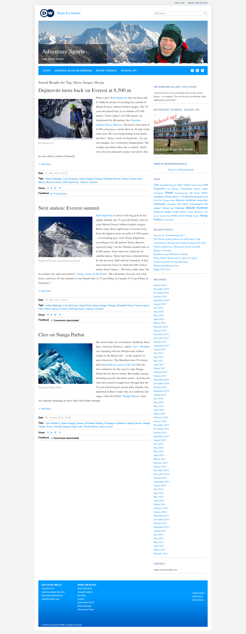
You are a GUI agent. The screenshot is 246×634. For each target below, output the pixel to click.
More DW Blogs (198, 3)
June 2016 (159, 402)
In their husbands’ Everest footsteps (171, 261)
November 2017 (161, 338)
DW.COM (179, 3)
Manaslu (180, 200)
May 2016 (159, 406)
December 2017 (161, 334)
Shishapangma (196, 204)
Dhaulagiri (171, 204)
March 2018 (160, 322)
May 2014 (159, 496)
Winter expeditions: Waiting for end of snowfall (177, 246)
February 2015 (161, 462)
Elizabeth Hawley (94, 423)
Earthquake (160, 204)
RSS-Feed (197, 596)
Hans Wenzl (44, 309)
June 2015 (159, 447)
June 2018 (159, 311)
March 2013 (160, 549)
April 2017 (159, 364)
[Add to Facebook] (191, 71)
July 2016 (158, 398)
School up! (129, 70)
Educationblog (85, 588)
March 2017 (160, 368)
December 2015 (161, 425)
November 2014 (161, 474)
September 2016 (161, 390)
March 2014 (160, 504)
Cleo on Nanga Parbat (61, 334)
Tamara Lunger (200, 189)
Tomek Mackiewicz (195, 212)
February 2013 (161, 553)
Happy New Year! (162, 269)
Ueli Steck (182, 204)
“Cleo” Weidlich (140, 346)
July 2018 (158, 307)
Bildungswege (85, 606)
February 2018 (161, 326)
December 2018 (161, 288)
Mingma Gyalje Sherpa (175, 212)
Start (47, 70)
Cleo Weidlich (52, 423)
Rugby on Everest (162, 250)
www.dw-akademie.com (53, 592)
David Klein (85, 305)
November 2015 (161, 428)
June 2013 (159, 538)
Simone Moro (171, 196)
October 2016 (160, 387)
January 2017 (160, 375)
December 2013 (161, 515)
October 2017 (160, 341)
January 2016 (160, 421)
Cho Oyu (158, 200)
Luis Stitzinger (172, 189)
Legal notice (198, 593)
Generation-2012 (86, 602)
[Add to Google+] (56, 188)
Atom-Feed (197, 600)
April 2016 (159, 409)
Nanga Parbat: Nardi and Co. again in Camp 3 (176, 258)
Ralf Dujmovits (119, 97)
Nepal (169, 192)
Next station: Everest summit (68, 207)
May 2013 (159, 542)
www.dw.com (48, 588)
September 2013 (161, 527)
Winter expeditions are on (166, 265)
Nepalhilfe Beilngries (168, 185)
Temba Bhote (90, 426)
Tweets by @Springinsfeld (180, 169)
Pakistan (179, 208)
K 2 (180, 197)
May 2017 (159, 360)
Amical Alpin (202, 200)
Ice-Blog (82, 595)
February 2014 (161, 508)
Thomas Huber (169, 200)
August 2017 (160, 349)
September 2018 (161, 300)
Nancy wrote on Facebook (92, 274)
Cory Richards (70, 178)
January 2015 (160, 466)
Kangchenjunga (181, 193)
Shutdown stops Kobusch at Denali (171, 254)
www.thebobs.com (50, 599)
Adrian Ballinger (53, 178)
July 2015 (158, 443)
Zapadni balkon (85, 592)
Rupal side (76, 426)
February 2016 (161, 417)
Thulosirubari (186, 189)
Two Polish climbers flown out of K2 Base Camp (177, 239)
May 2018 (159, 315)
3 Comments (60, 193)
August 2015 (160, 440)
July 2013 (158, 534)
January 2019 (160, 285)
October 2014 (160, 477)
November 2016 (161, 383)
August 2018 (160, 304)
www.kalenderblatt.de (52, 595)
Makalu (189, 216)
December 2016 (161, 379)
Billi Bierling (195, 193)
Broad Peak (165, 216)
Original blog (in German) (73, 70)
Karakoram (190, 200)
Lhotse (196, 216)
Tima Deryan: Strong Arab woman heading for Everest (180, 242)
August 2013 (160, 530)
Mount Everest (106, 70)
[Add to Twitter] (51, 188)
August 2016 (160, 394)
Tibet (156, 185)
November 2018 (161, 292)
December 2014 (161, 470)
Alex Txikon (184, 185)
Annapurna (158, 212)
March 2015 (160, 459)
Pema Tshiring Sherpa (58, 426)
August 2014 (160, 485)
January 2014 (160, 511)
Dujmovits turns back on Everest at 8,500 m (84, 89)
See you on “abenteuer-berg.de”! (169, 235)
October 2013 (160, 523)
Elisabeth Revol (111, 178)
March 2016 (160, 413)
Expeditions (158, 193)
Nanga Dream (131, 396)
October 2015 (160, 432)
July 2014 (158, 489)
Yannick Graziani (88, 182)
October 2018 (160, 296)
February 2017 (161, 372)
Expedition (169, 220)
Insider (81, 599)
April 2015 (159, 455)
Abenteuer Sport (86, 609)
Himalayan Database (115, 423)
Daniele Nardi (196, 185)
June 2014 (159, 493)
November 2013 (161, 519)
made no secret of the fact (121, 364)
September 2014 (161, 481)
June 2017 (159, 356)
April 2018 (159, 319)
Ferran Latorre (128, 178)
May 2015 (159, 451)
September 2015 (161, 436)
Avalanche (187, 196)
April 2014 (159, 500)
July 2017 (158, 353)
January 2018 (160, 330)
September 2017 (161, 345)
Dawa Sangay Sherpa (90, 178)
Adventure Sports (63, 51)
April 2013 (159, 545)
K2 (163, 220)
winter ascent (106, 426)
